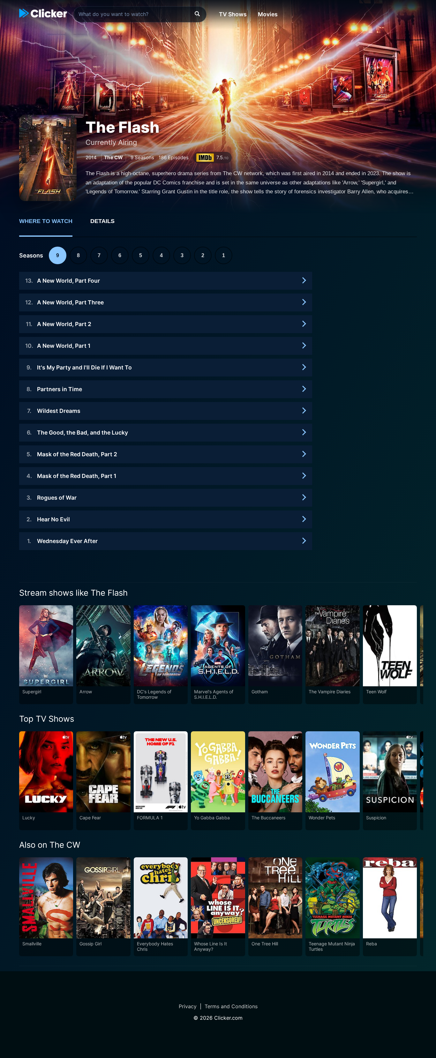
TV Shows (233, 14)
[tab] (50, 224)
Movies (268, 14)
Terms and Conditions (231, 1006)
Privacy (188, 1006)
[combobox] (140, 14)
